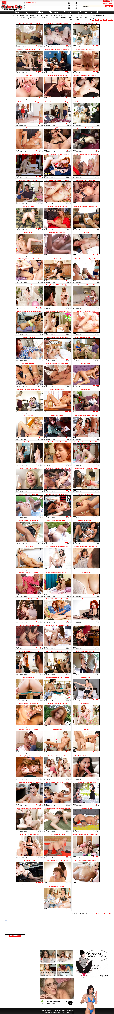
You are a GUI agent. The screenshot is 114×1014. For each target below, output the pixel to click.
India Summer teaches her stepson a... (86, 102)
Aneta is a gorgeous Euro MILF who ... (29, 154)
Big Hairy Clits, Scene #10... (86, 311)
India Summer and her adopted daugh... (86, 468)
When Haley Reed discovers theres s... (57, 677)
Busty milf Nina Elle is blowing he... (86, 860)
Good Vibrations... (86, 808)
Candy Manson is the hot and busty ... (57, 337)
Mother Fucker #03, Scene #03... (58, 206)
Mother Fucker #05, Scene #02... (29, 494)
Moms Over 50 (31, 2)
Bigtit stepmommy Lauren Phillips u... (57, 154)
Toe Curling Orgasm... (29, 860)
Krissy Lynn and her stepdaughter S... (29, 311)
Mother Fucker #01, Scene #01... (29, 468)
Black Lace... (86, 599)
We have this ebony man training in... (57, 494)
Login (105, 3)
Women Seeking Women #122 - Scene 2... (86, 834)
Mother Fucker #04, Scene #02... (86, 49)
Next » (111, 19)
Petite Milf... (29, 75)
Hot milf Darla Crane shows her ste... (86, 546)
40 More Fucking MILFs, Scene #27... (57, 520)
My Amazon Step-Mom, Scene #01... (57, 546)
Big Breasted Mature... (29, 363)
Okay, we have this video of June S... (86, 128)
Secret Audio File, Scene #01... (29, 599)
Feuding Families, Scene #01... (57, 756)
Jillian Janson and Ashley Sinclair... (86, 259)
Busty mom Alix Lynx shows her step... (86, 206)
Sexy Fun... (86, 625)
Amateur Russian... (29, 677)
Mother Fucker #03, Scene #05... (58, 703)
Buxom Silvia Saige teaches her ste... (57, 625)
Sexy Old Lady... (58, 128)
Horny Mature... (86, 389)
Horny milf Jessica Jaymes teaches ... (86, 416)
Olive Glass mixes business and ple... (29, 782)
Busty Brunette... (29, 442)
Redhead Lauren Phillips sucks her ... (29, 651)
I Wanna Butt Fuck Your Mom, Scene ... (58, 363)
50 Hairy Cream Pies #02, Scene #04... (86, 75)
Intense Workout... (29, 285)
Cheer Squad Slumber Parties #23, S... (29, 808)
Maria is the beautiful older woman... (57, 23)
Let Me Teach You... (29, 206)
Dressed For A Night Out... (86, 520)
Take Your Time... (86, 677)
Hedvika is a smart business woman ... (29, 23)
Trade (67, 1012)
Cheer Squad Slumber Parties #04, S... (58, 573)
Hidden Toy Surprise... (58, 416)
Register (110, 3)
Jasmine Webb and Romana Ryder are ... (58, 49)
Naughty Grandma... (29, 337)
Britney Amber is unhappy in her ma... (58, 651)
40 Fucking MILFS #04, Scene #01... (29, 259)
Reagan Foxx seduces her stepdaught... (57, 102)
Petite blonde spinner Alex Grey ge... (29, 102)
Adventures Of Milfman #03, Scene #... (58, 468)
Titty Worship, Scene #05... (86, 494)
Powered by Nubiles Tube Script (54, 1012)
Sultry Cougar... (86, 703)
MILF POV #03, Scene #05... (57, 232)
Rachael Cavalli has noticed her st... (86, 337)
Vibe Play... (86, 232)
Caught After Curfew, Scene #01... (29, 834)
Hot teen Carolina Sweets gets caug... (29, 49)
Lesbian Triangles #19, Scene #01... (58, 860)
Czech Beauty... (29, 232)
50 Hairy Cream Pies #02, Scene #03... (58, 180)
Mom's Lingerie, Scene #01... (58, 887)
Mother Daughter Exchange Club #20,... (57, 808)
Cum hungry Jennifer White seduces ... (29, 180)
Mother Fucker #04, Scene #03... (58, 442)
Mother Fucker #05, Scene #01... (29, 703)
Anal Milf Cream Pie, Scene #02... (29, 625)
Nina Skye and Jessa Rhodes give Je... (29, 389)
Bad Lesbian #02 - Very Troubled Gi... (57, 599)
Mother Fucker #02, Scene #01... (86, 651)
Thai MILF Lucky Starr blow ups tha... (86, 756)
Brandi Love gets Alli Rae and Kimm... (86, 154)
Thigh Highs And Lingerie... (57, 834)
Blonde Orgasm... (86, 573)
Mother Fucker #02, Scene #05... (86, 285)
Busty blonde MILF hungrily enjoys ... (57, 285)
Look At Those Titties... (58, 259)
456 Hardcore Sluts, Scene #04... (86, 180)
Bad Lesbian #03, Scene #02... (86, 782)
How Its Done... (29, 546)
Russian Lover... (86, 363)
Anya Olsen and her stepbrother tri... (57, 311)
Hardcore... (29, 128)
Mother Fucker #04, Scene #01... (29, 520)
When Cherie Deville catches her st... (86, 23)
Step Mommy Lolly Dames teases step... (29, 756)
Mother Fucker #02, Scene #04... (29, 573)
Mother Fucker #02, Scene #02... (58, 75)
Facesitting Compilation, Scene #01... (86, 442)
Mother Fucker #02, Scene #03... (29, 730)
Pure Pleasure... (29, 416)
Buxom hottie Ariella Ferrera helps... (57, 782)
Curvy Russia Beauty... (57, 389)
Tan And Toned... (58, 730)
